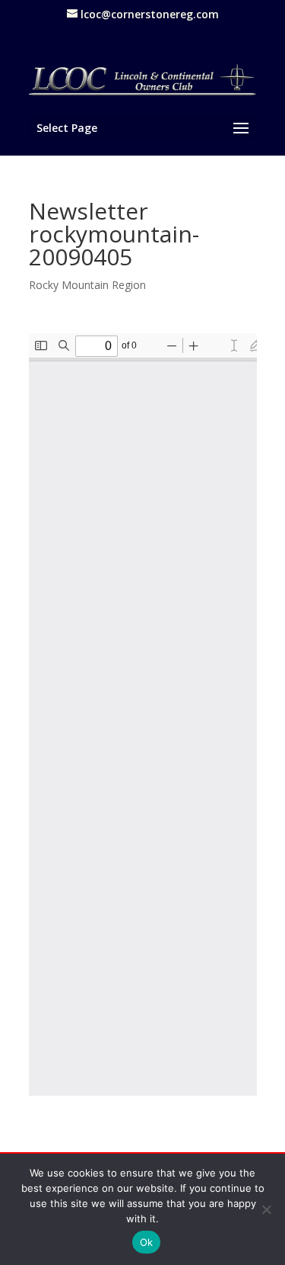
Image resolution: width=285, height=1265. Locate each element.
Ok (147, 1242)
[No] (266, 1209)
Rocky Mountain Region (87, 285)
